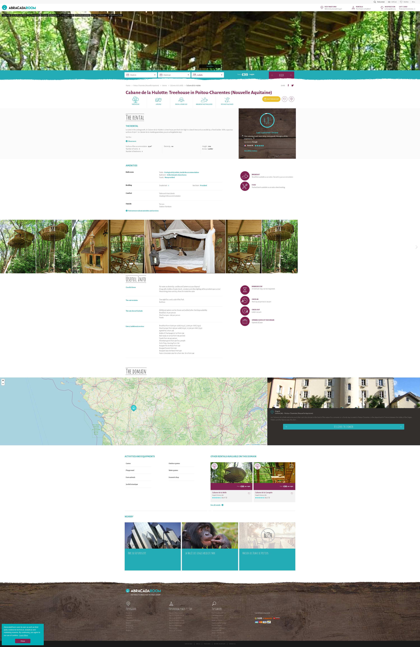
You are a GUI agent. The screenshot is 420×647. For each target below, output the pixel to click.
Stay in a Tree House (176, 613)
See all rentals (215, 505)
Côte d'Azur (129, 618)
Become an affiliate (219, 643)
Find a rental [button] (380, 2)
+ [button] (3, 380)
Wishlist (406, 2)
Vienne (164, 85)
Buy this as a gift (273, 99)
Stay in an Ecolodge (175, 630)
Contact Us (232, 643)
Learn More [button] (23, 635)
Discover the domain (343, 427)
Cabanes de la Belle (176, 85)
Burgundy (129, 615)
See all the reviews (250, 151)
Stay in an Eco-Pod (175, 618)
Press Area (207, 643)
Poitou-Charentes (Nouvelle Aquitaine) (146, 85)
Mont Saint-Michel (218, 633)
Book (281, 75)
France (128, 85)
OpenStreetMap (256, 444)
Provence (129, 613)
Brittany (128, 630)
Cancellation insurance (262, 613)
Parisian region (217, 625)
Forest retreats (216, 630)
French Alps (130, 628)
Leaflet (247, 444)
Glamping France (217, 615)
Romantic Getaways (218, 628)
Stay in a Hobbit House (176, 620)
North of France (217, 620)
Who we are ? (189, 643)
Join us (198, 643)
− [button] (3, 383)
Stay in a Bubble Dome (176, 615)
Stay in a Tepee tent (175, 625)
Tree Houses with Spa (219, 613)
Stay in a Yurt (173, 628)
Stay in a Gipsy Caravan (177, 623)
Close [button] (23, 641)
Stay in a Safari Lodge (219, 623)
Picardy (128, 623)
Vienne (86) (279, 413)
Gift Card (394, 2)
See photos (210, 66)
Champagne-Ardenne (133, 620)
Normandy (129, 625)
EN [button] (413, 2)
